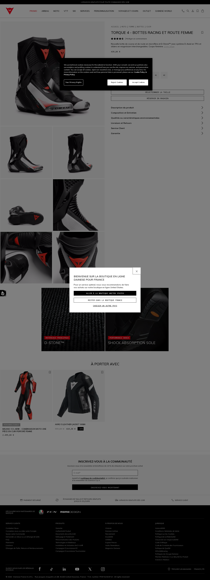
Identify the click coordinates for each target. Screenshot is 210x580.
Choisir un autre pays (105, 305)
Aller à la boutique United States (105, 293)
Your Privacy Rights (73, 82)
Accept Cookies (138, 82)
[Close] (137, 271)
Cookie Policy (139, 72)
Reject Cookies (117, 82)
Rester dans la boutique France (105, 300)
